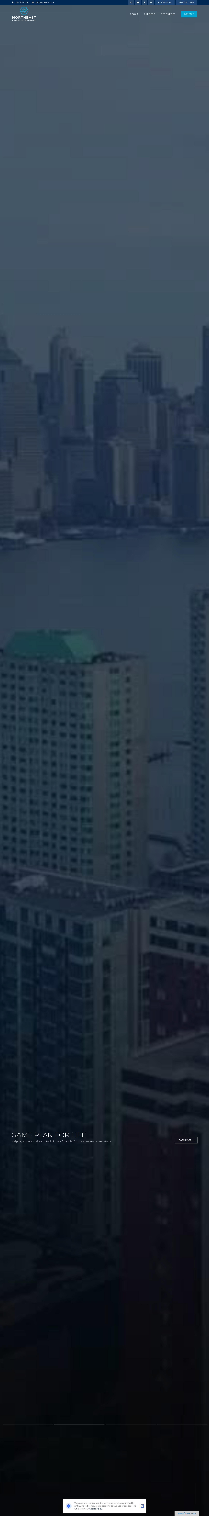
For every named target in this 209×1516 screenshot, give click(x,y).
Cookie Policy (95, 1509)
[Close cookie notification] (142, 1506)
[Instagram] (151, 2)
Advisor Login (186, 2)
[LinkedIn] (131, 2)
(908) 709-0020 (22, 2)
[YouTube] (138, 2)
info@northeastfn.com (44, 2)
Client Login (164, 2)
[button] (134, 14)
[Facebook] (144, 2)
